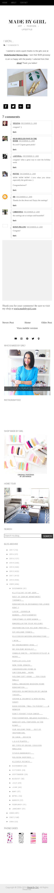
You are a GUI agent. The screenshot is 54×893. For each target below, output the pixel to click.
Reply (14, 132)
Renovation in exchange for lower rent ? (30, 606)
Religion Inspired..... (23, 757)
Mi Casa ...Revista (21, 737)
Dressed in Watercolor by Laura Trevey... (29, 693)
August (16, 779)
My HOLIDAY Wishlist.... (24, 649)
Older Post (46, 322)
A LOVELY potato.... (22, 762)
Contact (24, 3)
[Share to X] (14, 106)
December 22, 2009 (32, 212)
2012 (11, 571)
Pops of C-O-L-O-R (21, 661)
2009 (11, 584)
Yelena (16, 123)
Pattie (16, 174)
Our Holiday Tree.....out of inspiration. (26, 731)
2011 (11, 576)
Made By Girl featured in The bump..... (27, 723)
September (17, 774)
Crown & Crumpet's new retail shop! (28, 700)
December (17, 588)
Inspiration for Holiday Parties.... (30, 628)
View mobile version (27, 328)
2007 (11, 817)
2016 (11, 554)
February (17, 804)
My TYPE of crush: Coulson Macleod (27, 747)
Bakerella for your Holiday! (27, 624)
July (14, 783)
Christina (18, 212)
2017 (11, 550)
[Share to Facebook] (6, 106)
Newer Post (8, 322)
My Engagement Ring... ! (25, 645)
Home (4, 3)
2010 (11, 580)
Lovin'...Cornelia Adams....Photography (24, 613)
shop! (19, 63)
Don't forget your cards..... (27, 714)
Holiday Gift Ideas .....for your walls (29, 678)
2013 (11, 567)
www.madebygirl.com (25, 308)
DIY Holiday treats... (23, 632)
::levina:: (17, 156)
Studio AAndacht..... (23, 753)
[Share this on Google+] (21, 106)
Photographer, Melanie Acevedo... (30, 718)
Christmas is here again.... (26, 619)
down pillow (19, 227)
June (14, 787)
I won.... (16, 641)
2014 (11, 563)
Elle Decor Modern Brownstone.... (30, 636)
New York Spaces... (22, 665)
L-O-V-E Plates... (20, 741)
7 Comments (12, 45)
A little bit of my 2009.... (25, 593)
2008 (11, 813)
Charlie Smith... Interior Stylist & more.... (30, 655)
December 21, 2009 (29, 123)
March (15, 800)
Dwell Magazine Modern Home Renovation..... (28, 685)
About (13, 3)
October (16, 770)
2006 (11, 822)
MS (14, 197)
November (17, 766)
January (16, 809)
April (15, 796)
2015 (11, 559)
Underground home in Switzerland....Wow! (24, 671)
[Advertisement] (25, 865)
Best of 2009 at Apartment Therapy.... (26, 598)
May (14, 792)
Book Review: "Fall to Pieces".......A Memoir (30, 708)
